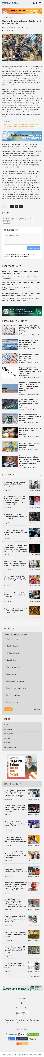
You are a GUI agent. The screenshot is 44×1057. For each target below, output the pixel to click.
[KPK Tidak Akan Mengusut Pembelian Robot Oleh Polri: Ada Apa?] (33, 965)
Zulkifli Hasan (12, 660)
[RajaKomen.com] (33, 1035)
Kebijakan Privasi (21, 1023)
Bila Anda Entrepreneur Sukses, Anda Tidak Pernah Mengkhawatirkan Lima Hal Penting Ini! (29, 328)
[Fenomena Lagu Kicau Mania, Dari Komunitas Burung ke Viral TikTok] (34, 532)
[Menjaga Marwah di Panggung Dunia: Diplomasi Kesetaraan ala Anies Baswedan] (33, 824)
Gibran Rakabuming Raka (16, 681)
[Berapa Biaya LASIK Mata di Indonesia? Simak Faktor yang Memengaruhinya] (34, 484)
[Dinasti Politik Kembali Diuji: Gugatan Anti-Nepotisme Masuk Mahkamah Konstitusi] (33, 839)
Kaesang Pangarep (13, 639)
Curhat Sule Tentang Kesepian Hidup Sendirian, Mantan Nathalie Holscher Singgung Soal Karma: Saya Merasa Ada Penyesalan (29, 459)
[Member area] (34, 3)
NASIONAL (22, 420)
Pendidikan (7, 222)
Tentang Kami (10, 1020)
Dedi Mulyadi (12, 674)
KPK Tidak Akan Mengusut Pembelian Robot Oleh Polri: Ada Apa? (15, 965)
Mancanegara (23, 346)
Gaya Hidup (23, 360)
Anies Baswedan (13, 702)
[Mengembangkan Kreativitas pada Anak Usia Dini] (10, 446)
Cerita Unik (23, 392)
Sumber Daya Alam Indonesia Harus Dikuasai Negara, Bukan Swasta (16, 934)
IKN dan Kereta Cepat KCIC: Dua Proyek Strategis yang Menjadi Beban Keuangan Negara (15, 949)
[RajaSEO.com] (32, 1039)
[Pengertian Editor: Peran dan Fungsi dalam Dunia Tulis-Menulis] (10, 432)
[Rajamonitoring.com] (11, 1039)
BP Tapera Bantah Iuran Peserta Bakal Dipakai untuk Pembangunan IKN (30, 416)
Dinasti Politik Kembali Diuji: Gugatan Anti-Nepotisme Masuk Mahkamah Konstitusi (15, 839)
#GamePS (6, 743)
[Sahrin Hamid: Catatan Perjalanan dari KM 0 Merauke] (33, 870)
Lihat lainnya (35, 977)
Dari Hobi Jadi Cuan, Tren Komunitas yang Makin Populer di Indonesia (15, 516)
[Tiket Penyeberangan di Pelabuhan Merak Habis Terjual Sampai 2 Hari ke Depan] (10, 404)
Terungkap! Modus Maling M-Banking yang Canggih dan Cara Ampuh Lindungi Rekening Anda (21, 294)
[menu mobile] (40, 3)
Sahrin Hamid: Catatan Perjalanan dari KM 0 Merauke (16, 870)
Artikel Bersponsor (22, 1020)
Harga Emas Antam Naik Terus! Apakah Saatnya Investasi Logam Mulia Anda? (15, 610)
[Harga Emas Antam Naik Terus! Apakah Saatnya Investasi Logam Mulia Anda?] (34, 611)
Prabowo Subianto (13, 695)
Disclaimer (10, 1023)
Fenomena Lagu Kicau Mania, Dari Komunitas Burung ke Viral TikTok (15, 532)
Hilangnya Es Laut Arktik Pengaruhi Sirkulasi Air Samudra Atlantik (28, 342)
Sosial (30, 218)
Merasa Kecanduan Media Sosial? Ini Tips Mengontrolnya (29, 356)
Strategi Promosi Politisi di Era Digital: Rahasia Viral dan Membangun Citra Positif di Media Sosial (16, 919)
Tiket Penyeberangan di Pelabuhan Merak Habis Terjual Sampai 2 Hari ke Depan (28, 402)
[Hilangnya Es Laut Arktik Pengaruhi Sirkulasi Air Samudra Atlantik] (10, 344)
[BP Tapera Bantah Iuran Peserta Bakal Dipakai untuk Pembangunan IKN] (10, 418)
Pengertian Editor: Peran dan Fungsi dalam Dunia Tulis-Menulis (30, 430)
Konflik (14, 218)
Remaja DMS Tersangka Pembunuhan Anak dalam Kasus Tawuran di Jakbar (20, 272)
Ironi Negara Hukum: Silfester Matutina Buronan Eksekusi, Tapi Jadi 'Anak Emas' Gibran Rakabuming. (16, 854)
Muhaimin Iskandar (13, 653)
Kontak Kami (33, 1023)
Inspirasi (22, 333)
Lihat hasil (36, 709)
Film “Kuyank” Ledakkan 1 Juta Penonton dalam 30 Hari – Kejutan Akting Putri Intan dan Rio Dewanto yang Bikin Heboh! (15, 548)
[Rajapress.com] (22, 1039)
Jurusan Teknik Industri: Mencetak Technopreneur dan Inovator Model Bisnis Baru (15, 563)
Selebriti (22, 465)
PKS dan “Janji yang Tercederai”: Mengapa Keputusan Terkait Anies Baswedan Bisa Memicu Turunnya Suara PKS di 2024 (15, 902)
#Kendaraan (7, 729)
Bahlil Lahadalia (13, 646)
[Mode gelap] (36, 3)
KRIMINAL (9, 17)
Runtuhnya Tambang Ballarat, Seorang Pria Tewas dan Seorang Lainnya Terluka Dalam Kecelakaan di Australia (30, 386)
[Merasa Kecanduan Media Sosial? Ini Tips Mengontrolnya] (10, 358)
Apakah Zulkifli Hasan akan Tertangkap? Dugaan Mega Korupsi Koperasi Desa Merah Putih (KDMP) (16, 808)
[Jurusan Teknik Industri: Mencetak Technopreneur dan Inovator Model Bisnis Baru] (34, 564)
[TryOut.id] (22, 1044)
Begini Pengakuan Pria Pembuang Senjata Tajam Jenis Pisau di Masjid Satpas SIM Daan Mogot (30, 370)
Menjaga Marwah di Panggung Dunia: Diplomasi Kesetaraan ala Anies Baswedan (16, 824)
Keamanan (6, 218)
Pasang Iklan (34, 1020)
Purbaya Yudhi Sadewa (15, 667)
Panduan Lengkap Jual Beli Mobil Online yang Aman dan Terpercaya (14, 595)
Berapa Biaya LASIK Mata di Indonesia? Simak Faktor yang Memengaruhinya (15, 484)
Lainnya (39, 475)
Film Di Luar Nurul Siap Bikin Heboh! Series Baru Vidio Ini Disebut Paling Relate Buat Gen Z (16, 579)
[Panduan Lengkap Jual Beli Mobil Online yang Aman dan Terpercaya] (34, 595)
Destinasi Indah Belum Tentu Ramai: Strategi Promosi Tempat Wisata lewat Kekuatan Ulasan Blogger (16, 793)
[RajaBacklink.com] (11, 1035)
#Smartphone (8, 734)
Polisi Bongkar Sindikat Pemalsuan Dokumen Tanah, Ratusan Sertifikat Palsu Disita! (21, 299)
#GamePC (6, 738)
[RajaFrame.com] (22, 1035)
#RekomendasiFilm (10, 747)
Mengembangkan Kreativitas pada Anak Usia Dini (30, 444)
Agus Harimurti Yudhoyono (16, 688)
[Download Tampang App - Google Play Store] (22, 1013)
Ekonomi (22, 218)
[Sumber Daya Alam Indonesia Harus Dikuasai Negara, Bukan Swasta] (33, 934)
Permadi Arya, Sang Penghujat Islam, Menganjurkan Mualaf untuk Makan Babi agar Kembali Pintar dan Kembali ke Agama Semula (16, 886)
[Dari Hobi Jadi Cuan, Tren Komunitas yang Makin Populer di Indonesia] (34, 516)
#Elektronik (7, 725)
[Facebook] (22, 1003)
